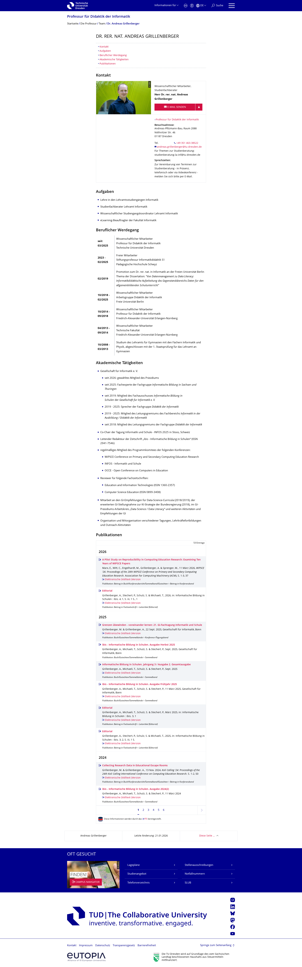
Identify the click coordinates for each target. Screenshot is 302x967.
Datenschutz (102, 945)
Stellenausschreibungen (199, 865)
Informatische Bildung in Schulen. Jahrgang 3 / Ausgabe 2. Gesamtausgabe (146, 665)
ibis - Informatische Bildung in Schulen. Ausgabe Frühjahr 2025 (139, 684)
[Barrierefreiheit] (192, 5)
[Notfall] (186, 5)
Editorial (107, 591)
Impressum (86, 945)
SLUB (188, 883)
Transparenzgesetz (124, 945)
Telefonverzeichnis (138, 883)
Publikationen (108, 64)
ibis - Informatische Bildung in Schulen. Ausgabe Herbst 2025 (138, 645)
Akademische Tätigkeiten (114, 60)
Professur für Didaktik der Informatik (98, 17)
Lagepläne (133, 865)
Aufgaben (105, 51)
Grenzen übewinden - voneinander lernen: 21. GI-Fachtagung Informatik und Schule (152, 625)
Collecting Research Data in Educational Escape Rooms (135, 766)
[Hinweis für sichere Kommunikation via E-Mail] (198, 107)
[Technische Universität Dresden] (77, 6)
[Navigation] (231, 5)
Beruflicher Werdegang (113, 55)
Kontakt (104, 47)
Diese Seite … (207, 836)
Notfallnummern (195, 874)
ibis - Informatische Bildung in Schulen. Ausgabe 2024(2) (135, 789)
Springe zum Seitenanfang (215, 945)
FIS (146, 819)
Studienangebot (136, 874)
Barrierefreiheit (147, 945)
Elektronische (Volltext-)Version (123, 579)
